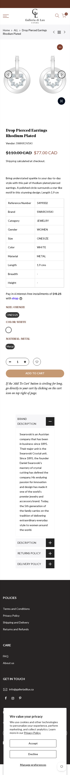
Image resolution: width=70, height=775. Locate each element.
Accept (33, 743)
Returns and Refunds (16, 629)
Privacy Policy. (32, 732)
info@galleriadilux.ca (21, 689)
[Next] (62, 74)
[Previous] (8, 74)
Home (6, 30)
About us (8, 663)
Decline (33, 754)
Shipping (11, 161)
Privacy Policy (11, 615)
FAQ (5, 656)
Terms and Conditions (16, 608)
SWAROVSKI (24, 143)
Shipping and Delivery (16, 622)
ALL (16, 30)
